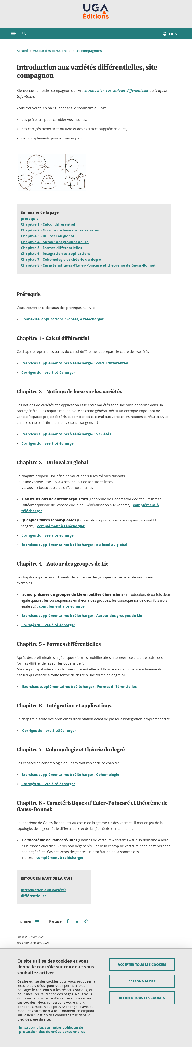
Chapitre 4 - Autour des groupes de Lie (55, 241)
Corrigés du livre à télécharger (48, 372)
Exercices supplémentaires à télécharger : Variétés (66, 434)
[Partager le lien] (86, 921)
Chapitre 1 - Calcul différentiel (48, 224)
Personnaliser (142, 981)
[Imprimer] (37, 921)
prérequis (29, 218)
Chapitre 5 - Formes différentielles (51, 247)
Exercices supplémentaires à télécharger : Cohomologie (70, 774)
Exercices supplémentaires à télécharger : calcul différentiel (74, 363)
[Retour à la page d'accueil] (96, 11)
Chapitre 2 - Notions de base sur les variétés (60, 230)
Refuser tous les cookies (142, 997)
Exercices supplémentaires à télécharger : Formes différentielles (79, 686)
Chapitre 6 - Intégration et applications (55, 253)
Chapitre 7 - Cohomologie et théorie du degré (61, 259)
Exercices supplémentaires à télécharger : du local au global (74, 544)
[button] (24, 33)
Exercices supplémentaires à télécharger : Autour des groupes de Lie (81, 615)
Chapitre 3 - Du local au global (47, 236)
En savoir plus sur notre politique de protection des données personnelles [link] (52, 1029)
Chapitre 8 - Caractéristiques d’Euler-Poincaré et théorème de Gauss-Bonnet (88, 265)
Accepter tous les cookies (142, 964)
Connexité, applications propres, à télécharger (62, 319)
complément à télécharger (61, 526)
